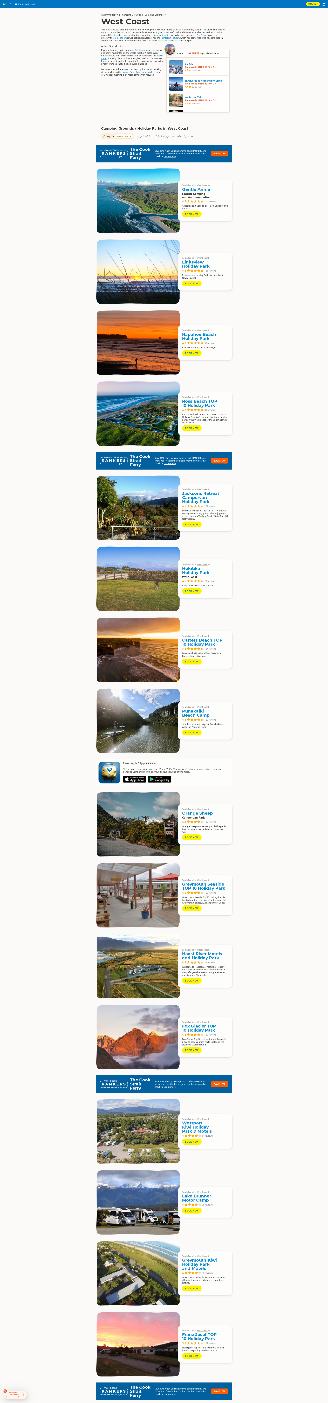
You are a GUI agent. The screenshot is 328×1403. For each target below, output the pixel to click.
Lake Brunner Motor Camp (196, 1198)
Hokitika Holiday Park (196, 570)
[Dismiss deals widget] (5, 1391)
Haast (205, 29)
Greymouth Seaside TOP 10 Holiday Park (203, 886)
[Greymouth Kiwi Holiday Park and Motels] (138, 1273)
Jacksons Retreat (150, 72)
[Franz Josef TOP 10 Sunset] (138, 1344)
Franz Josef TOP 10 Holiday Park (199, 1336)
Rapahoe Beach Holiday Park (199, 336)
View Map (313, 4)
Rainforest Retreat (170, 37)
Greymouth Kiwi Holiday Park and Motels (199, 1264)
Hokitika (113, 35)
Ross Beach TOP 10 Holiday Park (199, 403)
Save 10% (219, 153)
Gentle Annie (141, 50)
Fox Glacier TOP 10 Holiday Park (199, 1028)
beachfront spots (160, 35)
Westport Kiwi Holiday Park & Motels (197, 1127)
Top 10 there (120, 37)
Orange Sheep (197, 813)
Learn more (170, 156)
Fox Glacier (202, 35)
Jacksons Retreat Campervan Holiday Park (200, 497)
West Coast (202, 185)
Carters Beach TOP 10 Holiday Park (202, 642)
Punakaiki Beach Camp (196, 713)
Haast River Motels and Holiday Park (202, 955)
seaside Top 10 (129, 72)
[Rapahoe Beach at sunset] (138, 342)
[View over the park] (138, 413)
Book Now (192, 214)
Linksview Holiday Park (196, 264)
